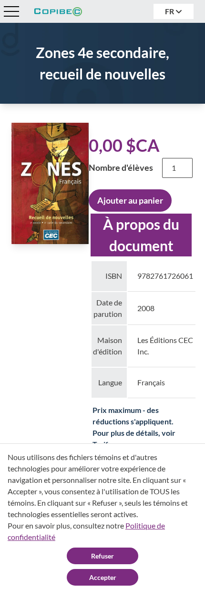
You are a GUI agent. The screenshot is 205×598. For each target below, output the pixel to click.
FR (170, 11)
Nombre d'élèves (121, 167)
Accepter (102, 577)
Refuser (102, 556)
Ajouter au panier (130, 200)
